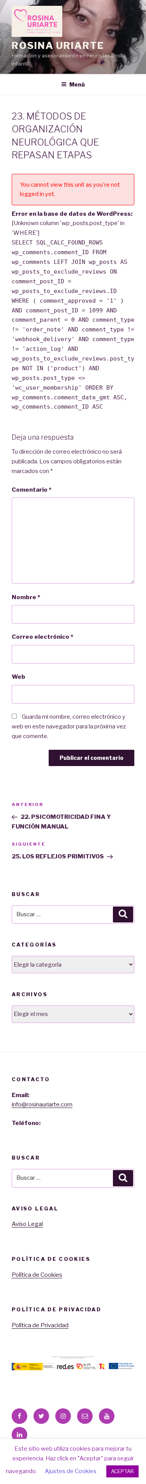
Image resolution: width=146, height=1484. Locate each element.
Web (18, 676)
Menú (77, 84)
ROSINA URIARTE (58, 45)
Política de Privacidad (40, 1325)
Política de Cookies (37, 1274)
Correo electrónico (42, 636)
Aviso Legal (27, 1223)
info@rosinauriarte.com (42, 1104)
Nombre (26, 597)
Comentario (31, 489)
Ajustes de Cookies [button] (71, 1471)
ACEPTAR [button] (122, 1471)
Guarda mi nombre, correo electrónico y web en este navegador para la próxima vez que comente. (69, 726)
